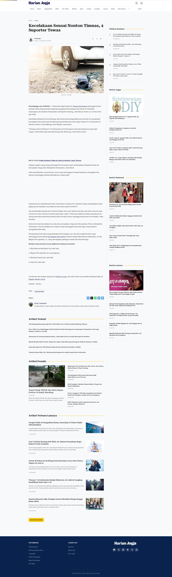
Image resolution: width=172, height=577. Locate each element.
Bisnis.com (71, 550)
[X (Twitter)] (118, 550)
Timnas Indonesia (80, 106)
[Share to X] (91, 298)
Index (140, 9)
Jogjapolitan (48, 9)
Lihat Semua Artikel (36, 520)
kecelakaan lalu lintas (56, 237)
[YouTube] (127, 550)
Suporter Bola (39, 291)
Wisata (74, 9)
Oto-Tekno (65, 9)
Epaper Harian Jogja (37, 279)
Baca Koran (122, 9)
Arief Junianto (40, 303)
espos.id (71, 547)
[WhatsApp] (136, 550)
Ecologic (97, 9)
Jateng (89, 9)
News (39, 9)
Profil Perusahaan (34, 557)
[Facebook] (114, 550)
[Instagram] (123, 550)
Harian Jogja (61, 276)
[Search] (136, 3)
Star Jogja (71, 553)
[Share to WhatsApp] (95, 298)
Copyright (32, 553)
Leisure (105, 9)
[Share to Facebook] (88, 298)
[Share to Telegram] (102, 298)
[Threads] (132, 550)
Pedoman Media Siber (36, 550)
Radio (113, 9)
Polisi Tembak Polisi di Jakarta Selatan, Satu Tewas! (60, 160)
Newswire (37, 38)
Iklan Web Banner (34, 560)
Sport (81, 9)
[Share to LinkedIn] (99, 298)
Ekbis (57, 9)
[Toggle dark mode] (141, 3)
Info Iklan (32, 563)
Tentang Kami (33, 547)
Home (32, 9)
